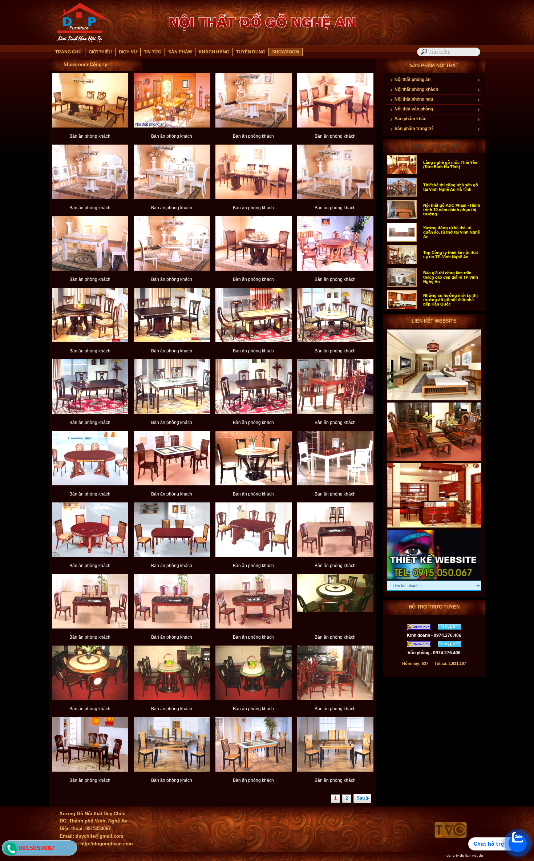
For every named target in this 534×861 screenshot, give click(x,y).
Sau (361, 798)
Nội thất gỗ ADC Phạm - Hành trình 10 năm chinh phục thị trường (451, 209)
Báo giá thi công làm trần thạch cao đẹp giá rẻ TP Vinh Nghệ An (450, 277)
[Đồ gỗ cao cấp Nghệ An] (434, 460)
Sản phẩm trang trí (414, 128)
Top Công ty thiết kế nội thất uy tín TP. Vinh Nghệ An (450, 254)
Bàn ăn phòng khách (89, 136)
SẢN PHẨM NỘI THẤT (434, 65)
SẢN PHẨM (180, 51)
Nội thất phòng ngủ (414, 99)
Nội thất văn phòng (414, 109)
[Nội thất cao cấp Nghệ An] (434, 400)
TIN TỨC (152, 51)
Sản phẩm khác (410, 118)
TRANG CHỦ (68, 51)
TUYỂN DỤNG (250, 51)
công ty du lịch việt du (464, 855)
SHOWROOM (285, 51)
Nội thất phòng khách (416, 89)
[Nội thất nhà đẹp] (434, 527)
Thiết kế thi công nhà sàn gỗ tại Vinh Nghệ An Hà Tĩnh (450, 187)
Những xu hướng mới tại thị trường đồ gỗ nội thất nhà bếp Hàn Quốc (450, 299)
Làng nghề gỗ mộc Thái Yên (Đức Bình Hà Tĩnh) (450, 164)
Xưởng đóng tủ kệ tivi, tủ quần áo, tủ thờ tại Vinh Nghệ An (451, 232)
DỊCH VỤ (128, 51)
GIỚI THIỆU (100, 51)
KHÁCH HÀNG (214, 51)
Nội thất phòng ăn (412, 79)
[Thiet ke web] (434, 579)
